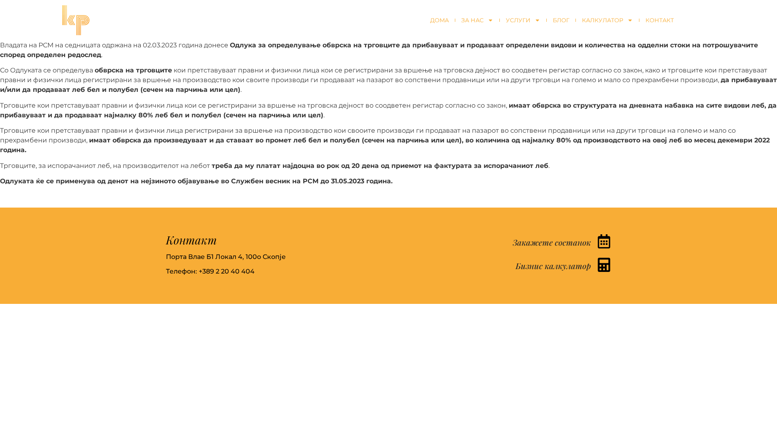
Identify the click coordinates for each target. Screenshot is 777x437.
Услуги (518, 20)
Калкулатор (602, 20)
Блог (561, 20)
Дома (439, 20)
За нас (472, 20)
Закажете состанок (552, 242)
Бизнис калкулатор (553, 265)
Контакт (659, 20)
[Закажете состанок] (604, 241)
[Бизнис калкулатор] (604, 265)
